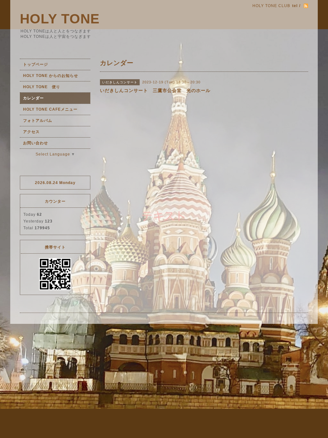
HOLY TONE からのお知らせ (50, 75)
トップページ (35, 64)
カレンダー (33, 98)
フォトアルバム (37, 120)
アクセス (31, 132)
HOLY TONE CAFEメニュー (50, 109)
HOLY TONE (60, 18)
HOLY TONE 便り (41, 87)
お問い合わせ (35, 143)
